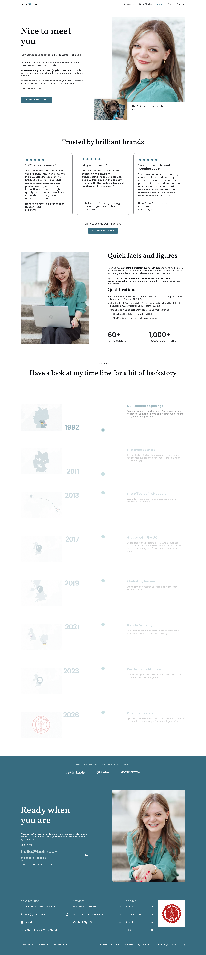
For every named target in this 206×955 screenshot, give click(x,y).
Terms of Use (105, 944)
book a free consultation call (37, 864)
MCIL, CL (150, 314)
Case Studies (145, 4)
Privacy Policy (178, 944)
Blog (170, 4)
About (160, 4)
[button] (129, 4)
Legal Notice (143, 944)
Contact (181, 4)
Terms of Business (124, 944)
